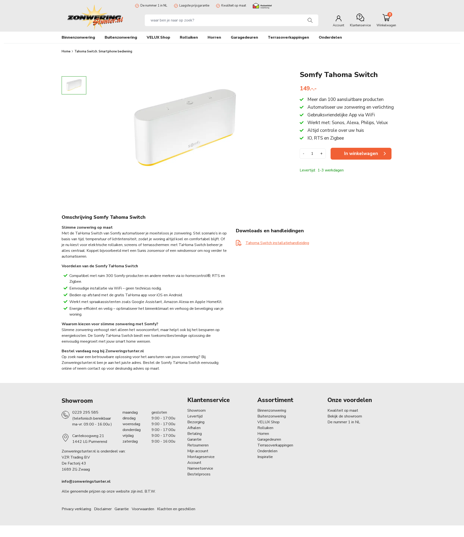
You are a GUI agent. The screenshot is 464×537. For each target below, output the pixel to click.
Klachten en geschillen (176, 509)
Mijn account (197, 451)
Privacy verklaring (76, 509)
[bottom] (73, 189)
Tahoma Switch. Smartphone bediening (103, 51)
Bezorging (195, 422)
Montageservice (201, 456)
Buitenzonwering (271, 416)
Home (66, 51)
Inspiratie (265, 456)
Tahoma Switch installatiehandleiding (277, 243)
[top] (73, 72)
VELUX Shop (268, 422)
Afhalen (194, 428)
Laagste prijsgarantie (194, 5)
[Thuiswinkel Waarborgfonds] (262, 6)
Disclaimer (103, 509)
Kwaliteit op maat (233, 5)
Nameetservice (200, 468)
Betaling (194, 433)
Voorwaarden (143, 509)
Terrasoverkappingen (275, 445)
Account (194, 462)
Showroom (77, 401)
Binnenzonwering (271, 410)
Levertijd (195, 416)
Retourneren (198, 445)
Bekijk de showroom (344, 416)
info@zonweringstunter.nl (86, 481)
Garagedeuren (244, 37)
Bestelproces (198, 474)
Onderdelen (267, 451)
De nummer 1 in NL (153, 5)
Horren (214, 37)
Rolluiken (265, 428)
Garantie (194, 439)
